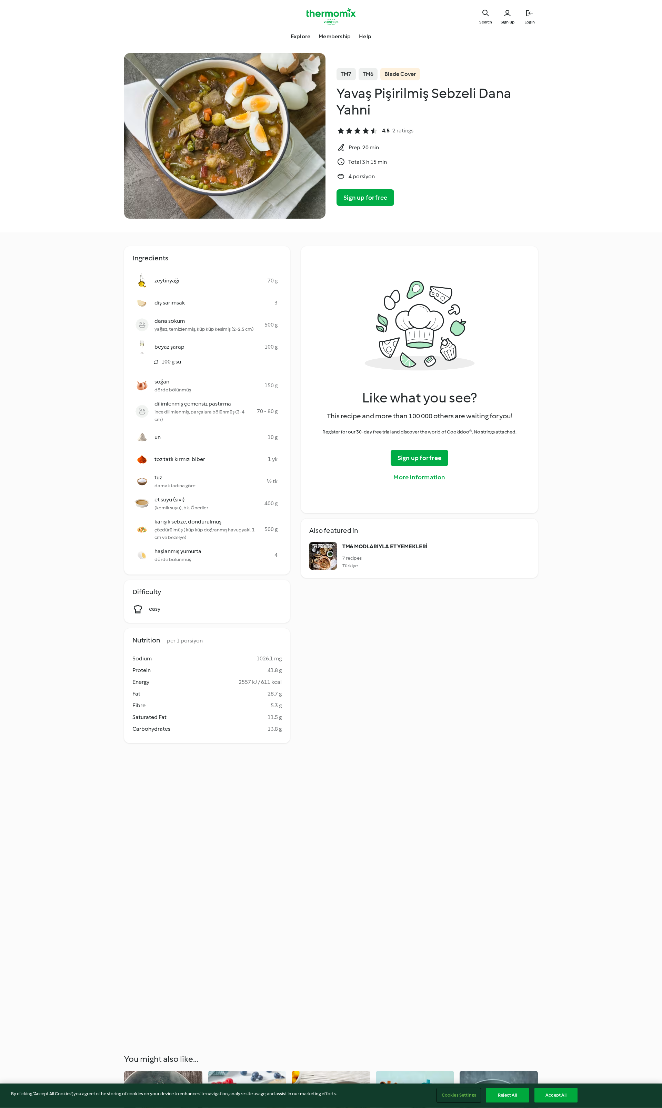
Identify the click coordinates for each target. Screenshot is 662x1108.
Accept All (555, 1095)
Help (365, 36)
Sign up (507, 22)
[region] (331, 1096)
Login (529, 22)
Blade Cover (400, 74)
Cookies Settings (459, 1095)
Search (485, 22)
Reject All (507, 1095)
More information (419, 477)
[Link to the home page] (331, 16)
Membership (335, 36)
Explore (300, 36)
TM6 (368, 74)
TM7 (346, 74)
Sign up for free (365, 197)
